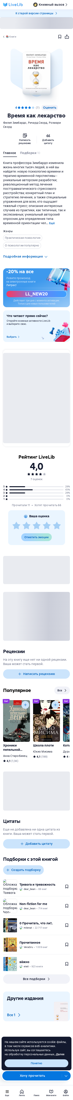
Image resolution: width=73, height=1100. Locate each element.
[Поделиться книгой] (67, 37)
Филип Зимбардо (14, 122)
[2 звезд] (26, 526)
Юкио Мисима (42, 751)
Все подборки (34, 979)
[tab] (10, 154)
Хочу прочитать (32, 1076)
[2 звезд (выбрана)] (22, 107)
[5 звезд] (33, 107)
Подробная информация (23, 256)
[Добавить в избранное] (60, 37)
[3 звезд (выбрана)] (26, 107)
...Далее (59, 1054)
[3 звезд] (36, 526)
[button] (36, 73)
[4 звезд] (46, 526)
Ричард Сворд (37, 122)
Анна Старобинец (15, 756)
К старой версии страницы (34, 13)
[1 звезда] (16, 526)
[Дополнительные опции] (66, 1075)
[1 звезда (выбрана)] (19, 107)
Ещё (52, 223)
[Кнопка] (25, 705)
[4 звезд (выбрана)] (29, 107)
